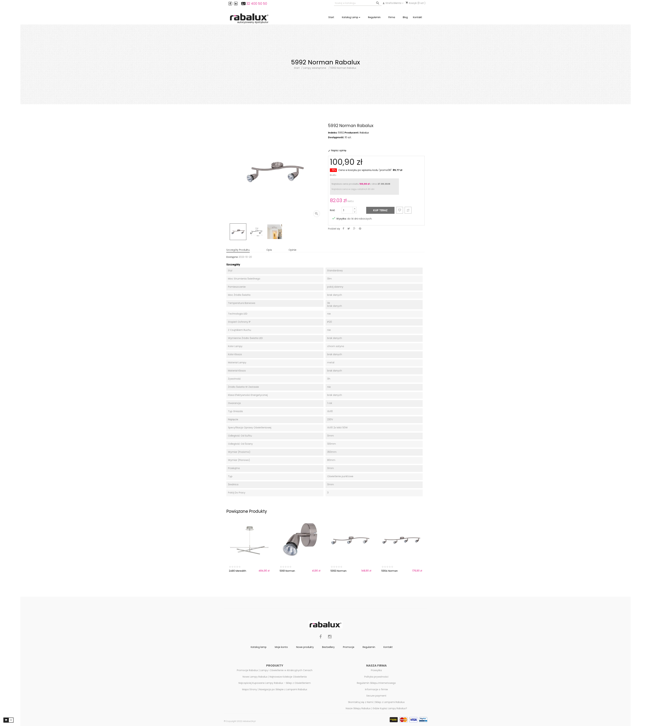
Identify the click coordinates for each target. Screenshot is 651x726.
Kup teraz (380, 210)
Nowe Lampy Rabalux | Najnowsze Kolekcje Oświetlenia (275, 676)
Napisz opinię (337, 150)
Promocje (348, 647)
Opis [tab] (269, 250)
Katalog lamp (259, 647)
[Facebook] (320, 638)
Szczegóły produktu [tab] (238, 250)
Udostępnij (343, 228)
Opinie (292, 250)
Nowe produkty (305, 647)
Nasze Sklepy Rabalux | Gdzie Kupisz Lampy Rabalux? (376, 708)
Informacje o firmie (376, 689)
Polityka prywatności (376, 676)
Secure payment (376, 695)
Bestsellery (328, 647)
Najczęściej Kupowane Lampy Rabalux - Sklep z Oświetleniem (275, 683)
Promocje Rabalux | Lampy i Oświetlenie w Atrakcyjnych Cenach (274, 670)
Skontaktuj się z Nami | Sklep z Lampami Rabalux (376, 702)
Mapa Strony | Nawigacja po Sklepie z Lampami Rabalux (274, 689)
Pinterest (360, 228)
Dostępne (232, 257)
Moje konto (281, 647)
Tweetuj (348, 228)
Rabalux (364, 132)
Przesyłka (376, 670)
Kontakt (388, 647)
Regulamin (369, 647)
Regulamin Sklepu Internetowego (376, 683)
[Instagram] (330, 638)
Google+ (354, 228)
